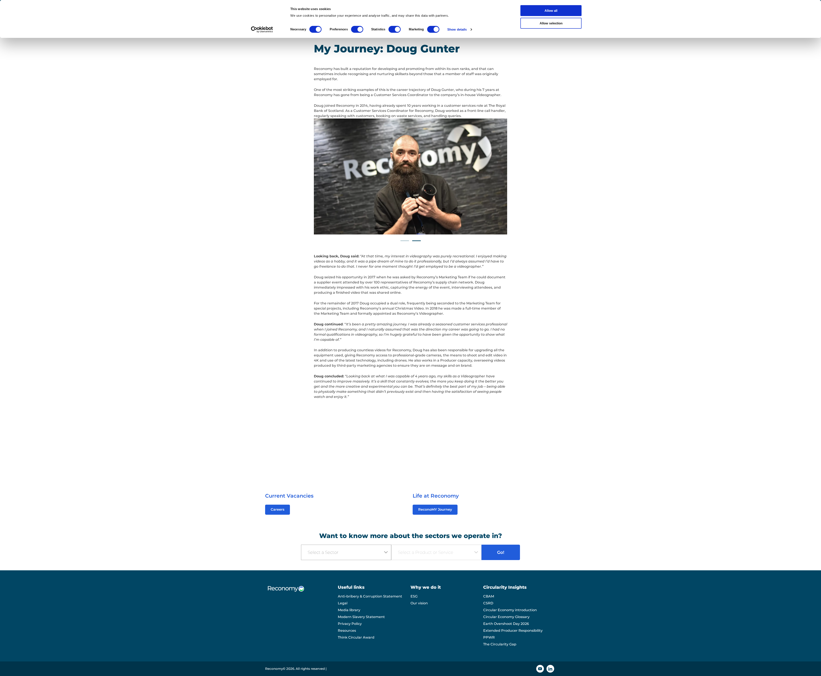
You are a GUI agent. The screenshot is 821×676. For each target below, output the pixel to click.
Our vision (419, 603)
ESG (414, 596)
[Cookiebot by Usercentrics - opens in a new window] (262, 29)
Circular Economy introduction (510, 610)
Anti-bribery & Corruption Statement (370, 596)
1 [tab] (404, 240)
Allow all (551, 10)
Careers (277, 509)
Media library (349, 610)
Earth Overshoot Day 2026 (506, 624)
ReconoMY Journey (435, 509)
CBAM (488, 596)
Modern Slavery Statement (361, 617)
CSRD (488, 603)
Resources (347, 631)
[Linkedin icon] (550, 669)
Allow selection (551, 23)
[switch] (357, 29)
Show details (457, 29)
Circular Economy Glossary (506, 617)
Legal (342, 603)
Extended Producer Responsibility (513, 631)
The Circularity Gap (499, 644)
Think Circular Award (356, 637)
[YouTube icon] (540, 669)
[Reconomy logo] (301, 592)
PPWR (489, 637)
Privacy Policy (350, 624)
